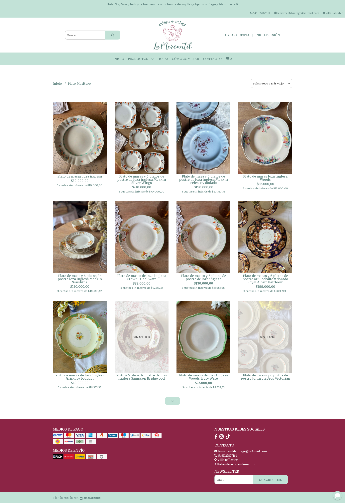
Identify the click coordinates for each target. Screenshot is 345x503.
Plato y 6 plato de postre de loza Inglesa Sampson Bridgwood (141, 376)
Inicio (118, 58)
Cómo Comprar (185, 58)
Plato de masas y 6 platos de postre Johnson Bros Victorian (265, 376)
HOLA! (163, 58)
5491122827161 (227, 455)
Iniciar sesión (267, 35)
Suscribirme (270, 479)
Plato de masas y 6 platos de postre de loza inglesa (203, 277)
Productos (138, 58)
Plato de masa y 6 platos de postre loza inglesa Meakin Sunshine (80, 279)
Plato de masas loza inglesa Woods (265, 178)
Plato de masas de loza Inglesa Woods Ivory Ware (203, 376)
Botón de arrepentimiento (236, 464)
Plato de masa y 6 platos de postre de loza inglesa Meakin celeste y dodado (203, 179)
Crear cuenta (237, 35)
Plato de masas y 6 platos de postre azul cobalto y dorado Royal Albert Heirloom (265, 279)
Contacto (212, 58)
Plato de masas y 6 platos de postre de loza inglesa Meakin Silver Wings (141, 179)
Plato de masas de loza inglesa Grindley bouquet (79, 376)
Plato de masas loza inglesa (80, 176)
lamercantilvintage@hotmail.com (242, 451)
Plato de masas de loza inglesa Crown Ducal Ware (141, 277)
